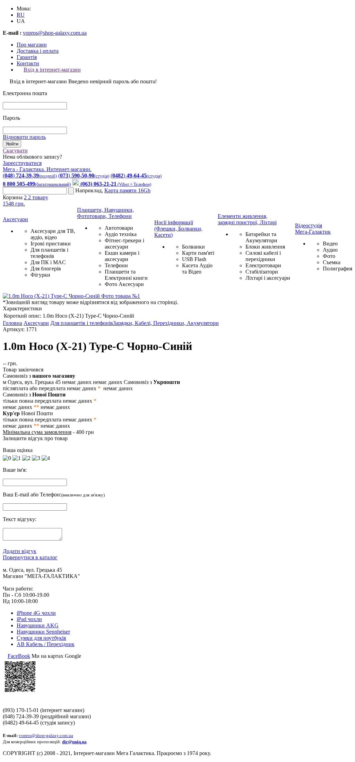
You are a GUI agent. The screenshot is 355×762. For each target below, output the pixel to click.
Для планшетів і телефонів (49, 253)
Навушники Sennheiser (43, 632)
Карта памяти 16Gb (127, 190)
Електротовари (263, 265)
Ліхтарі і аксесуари (267, 278)
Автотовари (119, 228)
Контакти (28, 63)
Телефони (116, 265)
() (30, 175)
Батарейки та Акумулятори (261, 237)
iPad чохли (29, 619)
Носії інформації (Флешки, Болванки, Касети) (178, 228)
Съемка (331, 262)
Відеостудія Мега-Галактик (313, 229)
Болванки (193, 247)
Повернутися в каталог (30, 557)
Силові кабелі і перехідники (263, 256)
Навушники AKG (38, 625)
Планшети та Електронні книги (126, 275)
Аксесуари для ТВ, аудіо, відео (53, 234)
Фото (329, 256)
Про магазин (32, 45)
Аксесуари (15, 219)
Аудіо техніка (121, 234)
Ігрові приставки (51, 243)
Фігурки (40, 275)
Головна (12, 323)
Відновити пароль (24, 137)
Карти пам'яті (198, 253)
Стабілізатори (261, 272)
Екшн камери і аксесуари (122, 256)
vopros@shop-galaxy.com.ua (55, 33)
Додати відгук (19, 551)
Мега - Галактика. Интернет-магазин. (47, 169)
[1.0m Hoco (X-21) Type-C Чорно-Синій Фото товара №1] (71, 296)
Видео (330, 243)
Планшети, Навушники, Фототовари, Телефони (105, 213)
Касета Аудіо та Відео (197, 268)
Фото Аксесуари (124, 284)
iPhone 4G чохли (36, 613)
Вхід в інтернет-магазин (52, 70)
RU (21, 15)
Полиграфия (337, 268)
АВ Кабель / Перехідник (46, 644)
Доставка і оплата (38, 51)
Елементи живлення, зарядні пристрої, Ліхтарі (247, 219)
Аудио (330, 250)
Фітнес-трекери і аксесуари (124, 243)
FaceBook (19, 656)
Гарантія (27, 57)
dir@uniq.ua (74, 741)
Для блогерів (46, 268)
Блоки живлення (265, 247)
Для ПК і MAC (48, 262)
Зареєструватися (22, 163)
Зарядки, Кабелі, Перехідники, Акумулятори (166, 323)
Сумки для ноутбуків (41, 638)
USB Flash (194, 259)
